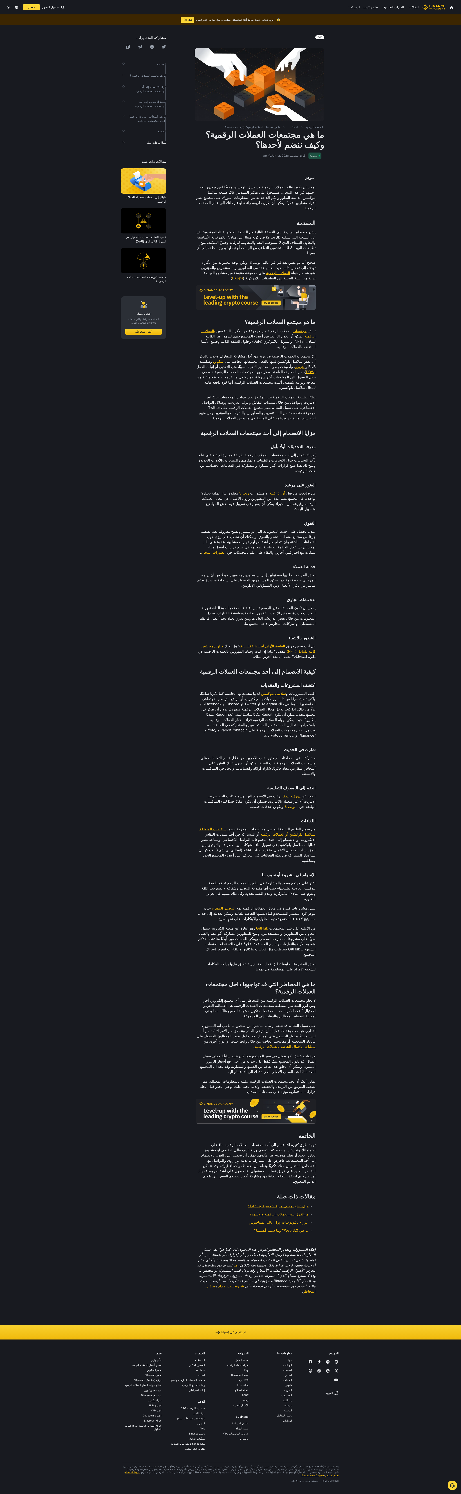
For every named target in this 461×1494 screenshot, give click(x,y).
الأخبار (288, 1375)
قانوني (288, 1385)
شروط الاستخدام (231, 1286)
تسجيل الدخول (50, 7)
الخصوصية (286, 1395)
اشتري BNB (155, 1405)
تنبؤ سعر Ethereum (151, 1395)
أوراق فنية (277, 493)
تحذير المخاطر (284, 1415)
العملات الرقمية (278, 273)
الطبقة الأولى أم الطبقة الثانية (262, 646)
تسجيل (31, 7)
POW (310, 372)
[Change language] (16, 7)
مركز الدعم (199, 1413)
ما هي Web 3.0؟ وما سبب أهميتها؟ (281, 1230)
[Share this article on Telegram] (140, 47)
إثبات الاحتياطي (197, 1390)
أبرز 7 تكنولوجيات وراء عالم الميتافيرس (278, 1222)
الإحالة (201, 1375)
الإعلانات (287, 1370)
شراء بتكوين (155, 1400)
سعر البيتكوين (154, 1370)
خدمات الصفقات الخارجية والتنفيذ (187, 1380)
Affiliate (200, 1370)
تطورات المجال (213, 552)
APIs (202, 1428)
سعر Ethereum (153, 1375)
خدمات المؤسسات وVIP (236, 1433)
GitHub (262, 928)
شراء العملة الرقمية (238, 1365)
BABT (245, 1395)
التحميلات (200, 1359)
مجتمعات (299, 331)
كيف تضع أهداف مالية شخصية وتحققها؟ (278, 1206)
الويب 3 (291, 806)
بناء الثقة (287, 1400)
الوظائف (287, 1365)
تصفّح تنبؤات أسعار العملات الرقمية (143, 1385)
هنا (235, 1265)
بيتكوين (218, 361)
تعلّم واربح (156, 1359)
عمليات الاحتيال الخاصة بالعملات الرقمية (285, 1046)
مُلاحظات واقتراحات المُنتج (191, 1418)
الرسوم (201, 1423)
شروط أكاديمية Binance (312, 1475)
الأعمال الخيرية (241, 1405)
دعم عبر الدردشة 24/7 (193, 1408)
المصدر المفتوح (223, 908)
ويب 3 (244, 493)
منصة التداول (242, 1359)
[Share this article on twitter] (164, 47)
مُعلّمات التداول (197, 1438)
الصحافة (287, 1380)
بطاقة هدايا (243, 1385)
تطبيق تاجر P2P (240, 1423)
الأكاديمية (244, 1380)
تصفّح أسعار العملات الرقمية (147, 1365)
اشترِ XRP (156, 1410)
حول (289, 1359)
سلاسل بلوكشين (273, 693)
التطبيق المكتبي (197, 1365)
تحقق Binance (197, 1433)
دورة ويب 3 (292, 796)
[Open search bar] (62, 7)
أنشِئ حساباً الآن (143, 331)
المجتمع (288, 1410)
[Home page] (433, 7)
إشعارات (287, 1420)
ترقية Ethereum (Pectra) (148, 1380)
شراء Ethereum (153, 1420)
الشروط (287, 1390)
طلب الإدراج (242, 1428)
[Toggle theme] (8, 7)
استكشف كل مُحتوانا (233, 1332)
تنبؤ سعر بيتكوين (153, 1390)
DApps (237, 278)
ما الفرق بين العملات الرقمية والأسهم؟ (279, 1214)
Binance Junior (240, 1375)
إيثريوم (300, 367)
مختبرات (244, 1438)
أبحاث (245, 1400)
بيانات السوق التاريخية (193, 1385)
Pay (246, 1370)
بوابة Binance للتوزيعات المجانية (188, 1443)
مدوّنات (288, 1405)
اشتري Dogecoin (152, 1415)
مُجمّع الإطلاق (241, 1390)
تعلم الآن (187, 19)
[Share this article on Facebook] (152, 47)
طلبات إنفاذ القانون (195, 1448)
